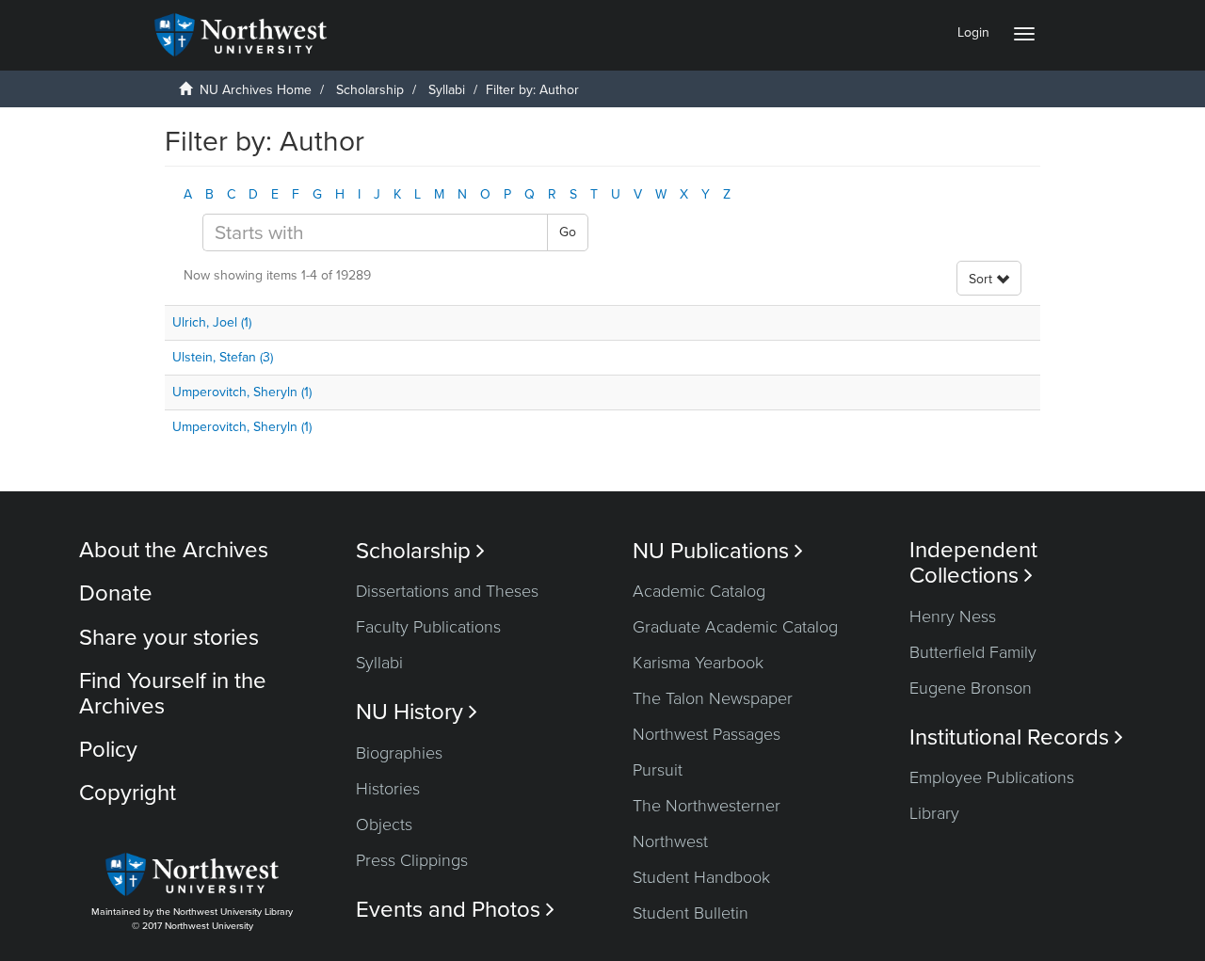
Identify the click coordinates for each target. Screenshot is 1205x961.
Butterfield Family (972, 652)
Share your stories (169, 637)
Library (934, 813)
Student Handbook (701, 877)
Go (567, 232)
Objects (384, 824)
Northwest (670, 841)
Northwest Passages (706, 734)
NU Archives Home (256, 90)
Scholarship (370, 90)
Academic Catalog (699, 591)
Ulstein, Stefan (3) (222, 357)
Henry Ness (952, 616)
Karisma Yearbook (698, 662)
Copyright (127, 793)
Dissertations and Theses (447, 591)
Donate (116, 593)
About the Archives (173, 550)
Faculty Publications (428, 627)
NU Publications (718, 551)
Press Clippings (412, 860)
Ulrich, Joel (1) (211, 322)
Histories (388, 788)
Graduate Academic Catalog (735, 627)
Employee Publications (991, 777)
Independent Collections (973, 563)
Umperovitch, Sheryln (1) (242, 392)
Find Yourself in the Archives (172, 693)
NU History (416, 712)
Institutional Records (1016, 737)
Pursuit (658, 770)
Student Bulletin (690, 913)
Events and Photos (455, 909)
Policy (108, 749)
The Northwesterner (706, 805)
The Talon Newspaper (713, 698)
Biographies (399, 753)
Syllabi (446, 90)
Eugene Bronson (970, 688)
